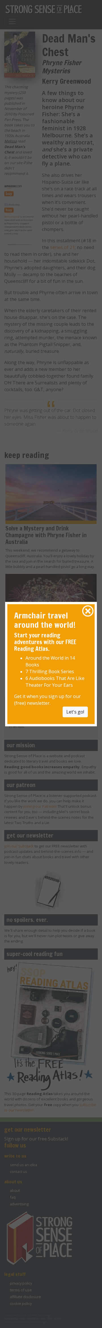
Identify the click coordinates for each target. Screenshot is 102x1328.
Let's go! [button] (75, 712)
